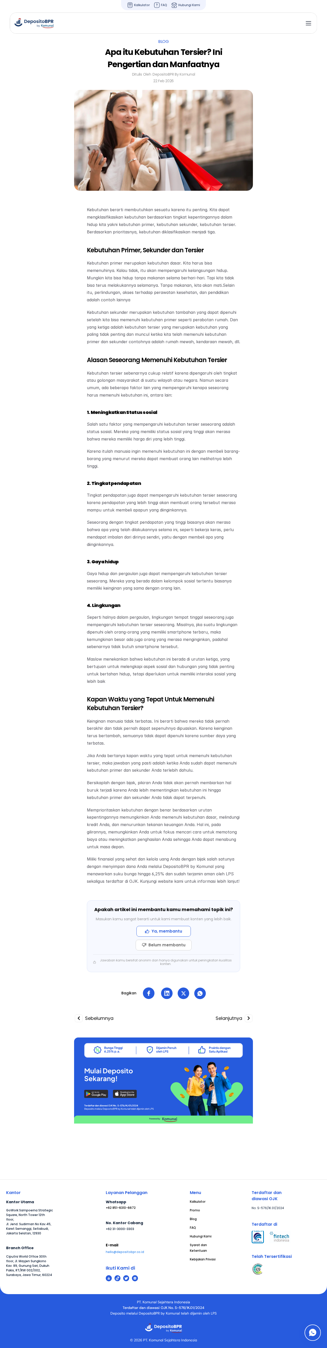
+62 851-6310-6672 (121, 1208)
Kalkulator (197, 1201)
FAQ (193, 1227)
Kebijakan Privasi (203, 1259)
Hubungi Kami (201, 1236)
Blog (193, 1219)
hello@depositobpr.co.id (125, 1252)
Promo (195, 1210)
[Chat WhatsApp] (313, 1333)
